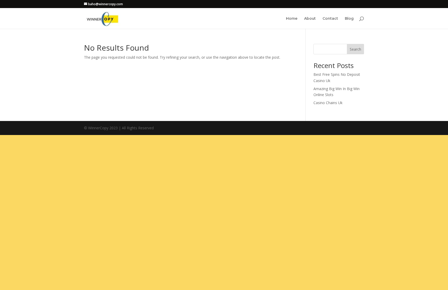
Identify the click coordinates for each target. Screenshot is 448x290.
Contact (330, 19)
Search (355, 49)
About (310, 19)
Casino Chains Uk (327, 102)
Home (291, 19)
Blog (349, 19)
